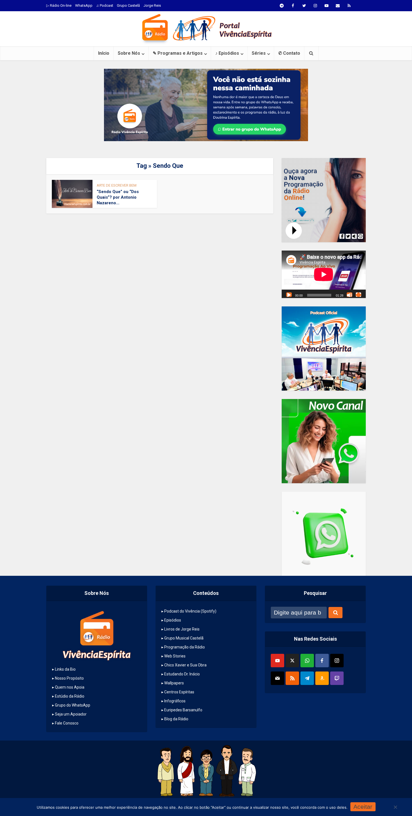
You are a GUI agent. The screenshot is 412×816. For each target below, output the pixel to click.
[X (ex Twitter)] (292, 660)
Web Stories (175, 656)
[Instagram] (337, 660)
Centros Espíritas (179, 692)
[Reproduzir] (289, 294)
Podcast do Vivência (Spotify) (190, 611)
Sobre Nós (129, 53)
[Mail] (277, 678)
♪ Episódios (227, 53)
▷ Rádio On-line (58, 5)
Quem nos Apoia (69, 687)
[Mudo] (349, 294)
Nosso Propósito (69, 678)
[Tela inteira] (358, 294)
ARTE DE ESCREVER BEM (116, 185)
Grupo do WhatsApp (72, 705)
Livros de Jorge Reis (182, 629)
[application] (324, 274)
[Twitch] (337, 678)
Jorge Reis (152, 5)
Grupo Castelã (128, 5)
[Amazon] (322, 678)
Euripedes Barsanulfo (183, 710)
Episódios (172, 620)
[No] (395, 807)
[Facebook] (322, 660)
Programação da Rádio (184, 647)
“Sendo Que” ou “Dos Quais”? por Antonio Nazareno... (118, 197)
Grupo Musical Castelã (183, 638)
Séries (259, 53)
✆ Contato (289, 53)
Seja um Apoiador (71, 714)
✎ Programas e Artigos (178, 53)
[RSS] (292, 678)
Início (103, 53)
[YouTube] (277, 660)
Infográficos (175, 701)
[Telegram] (307, 678)
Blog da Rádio (176, 719)
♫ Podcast (104, 5)
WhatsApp (83, 5)
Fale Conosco (66, 723)
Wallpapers (174, 683)
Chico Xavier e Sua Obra (185, 665)
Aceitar (362, 806)
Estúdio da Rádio (69, 696)
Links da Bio (65, 669)
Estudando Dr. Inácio (182, 674)
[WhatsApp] (307, 660)
